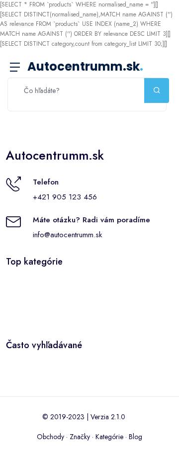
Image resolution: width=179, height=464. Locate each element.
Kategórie (109, 437)
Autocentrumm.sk (85, 66)
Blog (135, 437)
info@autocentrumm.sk (67, 234)
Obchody (50, 437)
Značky (80, 437)
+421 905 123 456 (65, 196)
